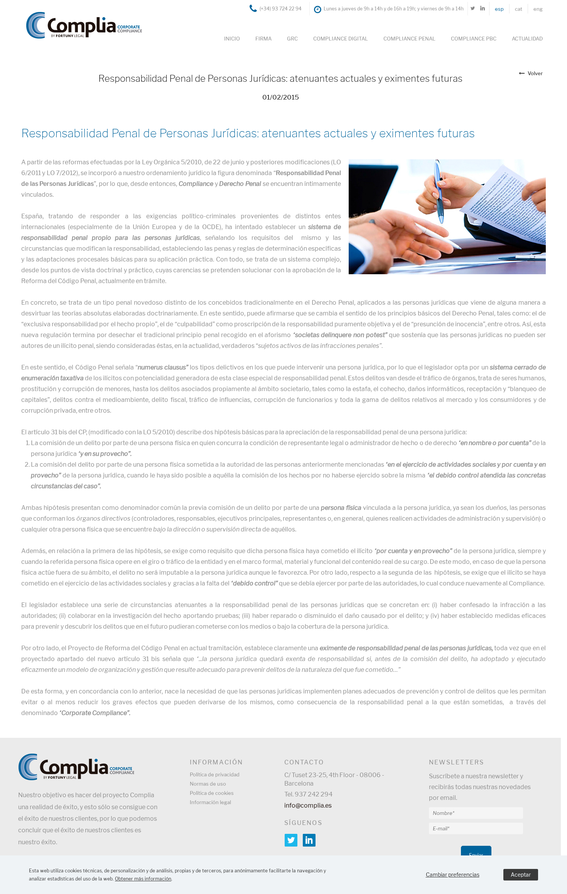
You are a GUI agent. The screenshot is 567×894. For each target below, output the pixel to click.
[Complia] (80, 25)
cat (518, 9)
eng (538, 9)
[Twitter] (473, 8)
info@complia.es (308, 805)
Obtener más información (143, 879)
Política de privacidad (215, 774)
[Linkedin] (482, 8)
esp (499, 9)
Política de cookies (212, 793)
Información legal (210, 802)
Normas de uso (208, 784)
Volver (535, 73)
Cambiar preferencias (452, 874)
